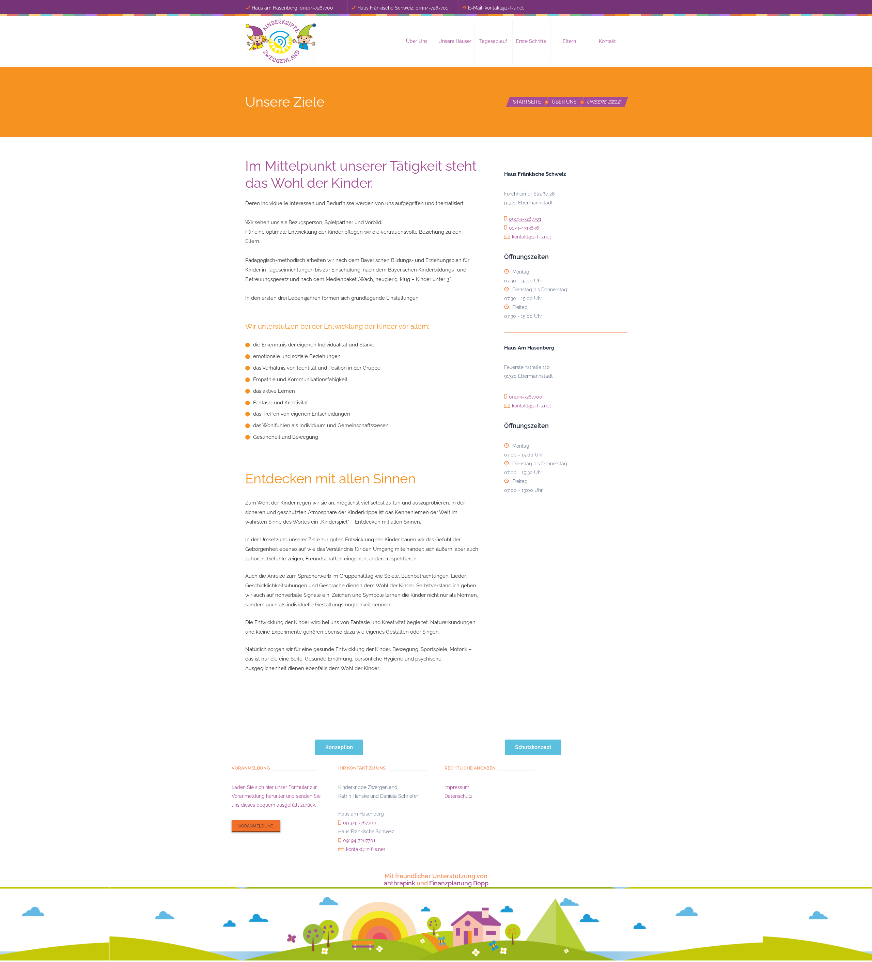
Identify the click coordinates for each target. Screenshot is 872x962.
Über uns (416, 41)
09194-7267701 (432, 8)
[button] (417, 41)
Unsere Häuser (454, 41)
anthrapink (399, 883)
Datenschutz (458, 796)
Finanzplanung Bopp (458, 883)
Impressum (457, 787)
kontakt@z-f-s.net (531, 236)
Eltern (569, 41)
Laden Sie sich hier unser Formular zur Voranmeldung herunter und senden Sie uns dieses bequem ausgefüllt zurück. (276, 796)
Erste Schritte (531, 41)
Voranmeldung (256, 826)
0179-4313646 (524, 228)
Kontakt (607, 41)
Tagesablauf (493, 41)
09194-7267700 (316, 8)
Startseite (527, 102)
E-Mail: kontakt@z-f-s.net (496, 8)
